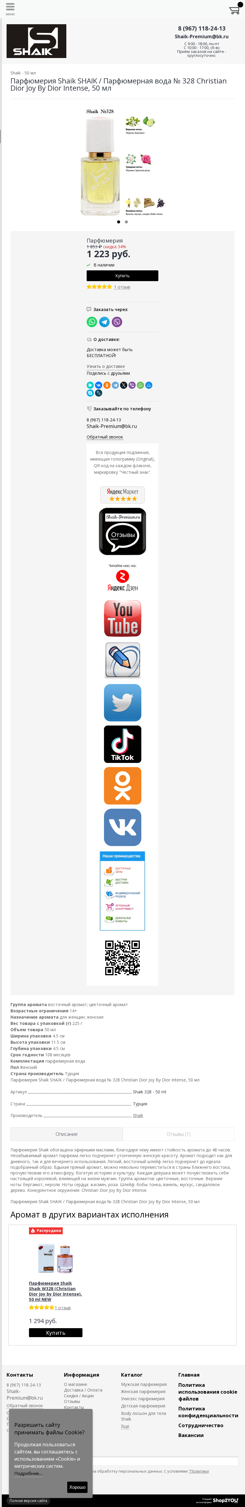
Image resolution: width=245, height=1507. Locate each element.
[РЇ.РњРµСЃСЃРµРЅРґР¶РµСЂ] (90, 385)
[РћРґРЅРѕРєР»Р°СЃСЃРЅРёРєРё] (107, 385)
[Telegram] (115, 385)
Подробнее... (28, 1473)
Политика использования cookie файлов (207, 1391)
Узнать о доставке (106, 366)
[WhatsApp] (140, 385)
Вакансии (191, 1435)
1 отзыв (122, 287)
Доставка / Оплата (83, 1390)
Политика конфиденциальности (208, 1412)
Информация (81, 1374)
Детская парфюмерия (143, 1406)
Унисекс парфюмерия (143, 1398)
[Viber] (132, 385)
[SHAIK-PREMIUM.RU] (36, 41)
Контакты (20, 1374)
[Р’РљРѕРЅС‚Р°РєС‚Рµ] (98, 385)
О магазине (75, 1384)
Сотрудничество (200, 1425)
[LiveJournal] (98, 393)
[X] (123, 385)
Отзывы (72, 1401)
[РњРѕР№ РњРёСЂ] (148, 385)
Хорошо (77, 1487)
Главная (189, 1374)
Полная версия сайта (28, 1500)
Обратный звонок (105, 437)
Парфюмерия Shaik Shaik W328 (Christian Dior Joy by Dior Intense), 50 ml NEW (55, 1291)
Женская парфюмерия (143, 1391)
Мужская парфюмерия (144, 1384)
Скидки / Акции (79, 1395)
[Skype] (90, 393)
